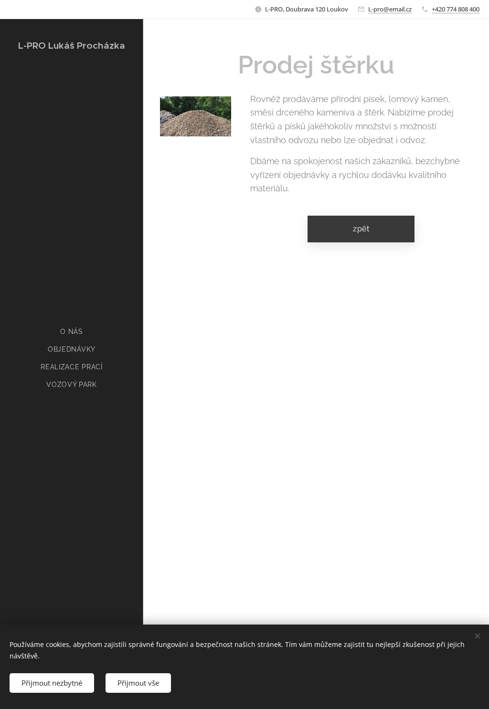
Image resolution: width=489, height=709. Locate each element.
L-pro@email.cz (390, 9)
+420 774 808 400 (455, 9)
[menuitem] (71, 331)
